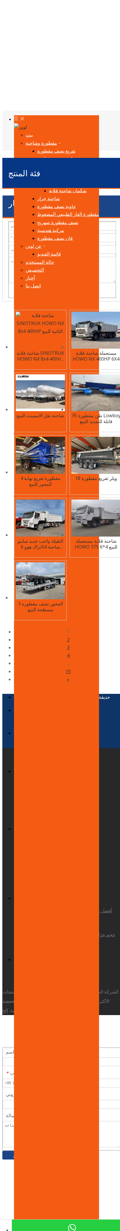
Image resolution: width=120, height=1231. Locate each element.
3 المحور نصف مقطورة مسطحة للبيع (40, 606)
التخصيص (35, 270)
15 (68, 671)
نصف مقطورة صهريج (57, 222)
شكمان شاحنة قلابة (68, 190)
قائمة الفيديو (49, 254)
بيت (29, 135)
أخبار (30, 278)
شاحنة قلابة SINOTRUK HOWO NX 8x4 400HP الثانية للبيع (40, 356)
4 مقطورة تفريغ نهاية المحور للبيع (40, 481)
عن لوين (34, 246)
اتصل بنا (33, 285)
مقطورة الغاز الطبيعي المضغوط (68, 214)
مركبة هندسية (50, 230)
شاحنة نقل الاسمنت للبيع (40, 415)
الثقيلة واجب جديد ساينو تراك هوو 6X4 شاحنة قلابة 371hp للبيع (40, 544)
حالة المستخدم (40, 262)
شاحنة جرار (48, 198)
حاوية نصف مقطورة (56, 206)
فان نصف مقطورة (55, 238)
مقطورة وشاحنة (41, 143)
